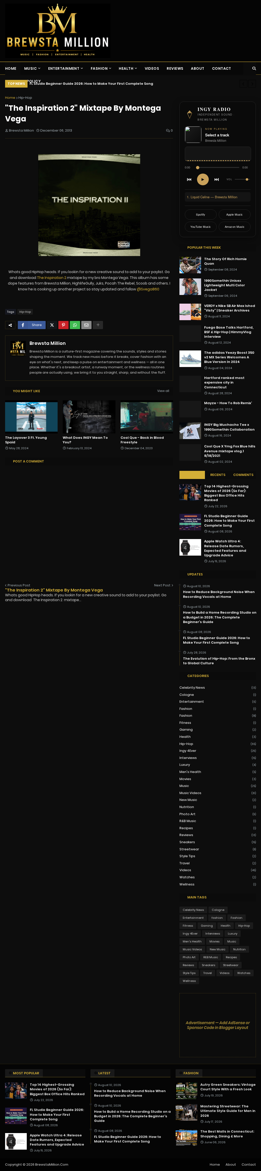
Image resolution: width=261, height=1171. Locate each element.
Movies (217, 779)
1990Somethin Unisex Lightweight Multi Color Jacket (224, 285)
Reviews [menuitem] (175, 68)
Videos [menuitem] (152, 68)
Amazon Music (235, 226)
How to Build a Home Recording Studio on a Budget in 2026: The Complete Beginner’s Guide (219, 617)
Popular (192, 474)
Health (217, 736)
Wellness (217, 884)
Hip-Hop (25, 97)
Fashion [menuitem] (99, 68)
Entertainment (217, 701)
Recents (217, 474)
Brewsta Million (48, 343)
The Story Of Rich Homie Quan (225, 261)
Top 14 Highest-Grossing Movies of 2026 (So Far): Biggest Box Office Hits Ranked (226, 493)
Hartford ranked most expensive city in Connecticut (224, 382)
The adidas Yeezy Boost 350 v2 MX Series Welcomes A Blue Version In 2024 (229, 357)
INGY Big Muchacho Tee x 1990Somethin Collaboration (229, 427)
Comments (243, 474)
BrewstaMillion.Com (51, 1164)
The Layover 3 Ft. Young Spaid (26, 440)
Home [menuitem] (11, 68)
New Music (217, 799)
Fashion (217, 715)
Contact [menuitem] (221, 68)
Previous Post (19, 585)
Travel (217, 863)
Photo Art (217, 814)
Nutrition (217, 807)
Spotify (200, 214)
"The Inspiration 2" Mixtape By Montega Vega (54, 590)
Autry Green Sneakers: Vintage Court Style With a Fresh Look (228, 1087)
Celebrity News (217, 687)
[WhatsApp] (75, 325)
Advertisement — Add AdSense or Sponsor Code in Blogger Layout (218, 1025)
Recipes (217, 828)
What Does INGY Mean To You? (85, 440)
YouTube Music (200, 226)
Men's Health (217, 771)
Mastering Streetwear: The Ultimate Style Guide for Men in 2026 (227, 1111)
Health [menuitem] (126, 68)
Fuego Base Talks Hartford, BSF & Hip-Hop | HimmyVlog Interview (228, 332)
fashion (217, 708)
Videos (217, 870)
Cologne (217, 694)
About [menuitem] (197, 68)
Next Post (162, 585)
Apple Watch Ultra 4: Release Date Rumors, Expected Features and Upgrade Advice (104, 83)
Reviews (217, 835)
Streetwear (217, 849)
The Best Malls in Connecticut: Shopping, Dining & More (227, 1133)
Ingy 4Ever (217, 750)
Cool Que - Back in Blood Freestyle (142, 440)
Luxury (217, 764)
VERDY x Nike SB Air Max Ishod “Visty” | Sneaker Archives (229, 308)
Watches (217, 877)
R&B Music (217, 821)
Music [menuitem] (30, 68)
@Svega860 (148, 289)
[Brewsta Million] (57, 31)
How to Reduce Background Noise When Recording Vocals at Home (219, 594)
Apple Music (234, 214)
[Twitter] (52, 325)
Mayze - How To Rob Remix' (228, 403)
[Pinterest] (63, 325)
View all (163, 391)
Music (217, 785)
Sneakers (217, 842)
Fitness (217, 722)
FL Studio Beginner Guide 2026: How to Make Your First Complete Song (229, 521)
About (231, 1164)
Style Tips (217, 856)
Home (10, 97)
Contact (249, 1164)
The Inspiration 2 (51, 277)
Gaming (217, 729)
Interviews (217, 757)
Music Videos (217, 793)
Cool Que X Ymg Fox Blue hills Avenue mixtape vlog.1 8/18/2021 (229, 451)
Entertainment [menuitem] (64, 68)
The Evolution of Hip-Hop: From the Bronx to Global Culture (219, 661)
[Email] (86, 325)
